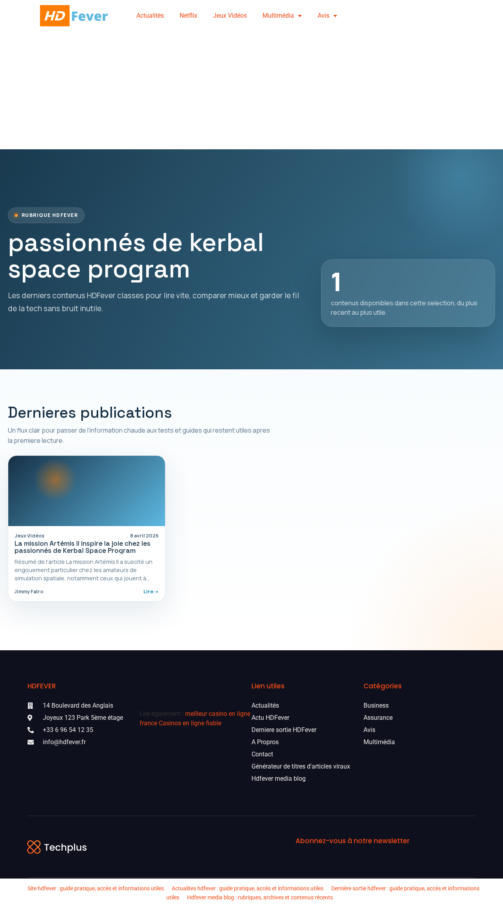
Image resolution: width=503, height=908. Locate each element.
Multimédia (278, 15)
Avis (323, 15)
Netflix (188, 15)
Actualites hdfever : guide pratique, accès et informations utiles (247, 888)
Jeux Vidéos (230, 15)
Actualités (150, 15)
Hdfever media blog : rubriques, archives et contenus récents (260, 897)
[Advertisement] (251, 90)
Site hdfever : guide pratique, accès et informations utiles (96, 888)
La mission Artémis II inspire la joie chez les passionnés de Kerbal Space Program (83, 547)
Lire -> (151, 591)
